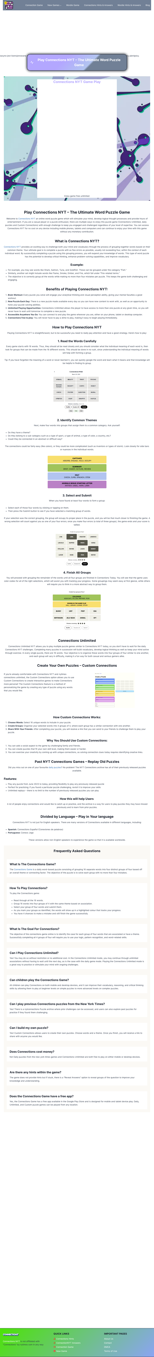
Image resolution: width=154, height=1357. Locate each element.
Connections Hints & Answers (98, 5)
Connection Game (34, 5)
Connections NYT (26, 218)
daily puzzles (55, 767)
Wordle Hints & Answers (129, 5)
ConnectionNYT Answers (68, 1343)
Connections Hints (65, 1339)
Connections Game (23, 869)
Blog (148, 5)
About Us (108, 1339)
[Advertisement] (77, 28)
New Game (61, 1351)
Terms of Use (110, 1351)
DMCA (107, 1347)
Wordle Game (72, 5)
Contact (108, 1343)
